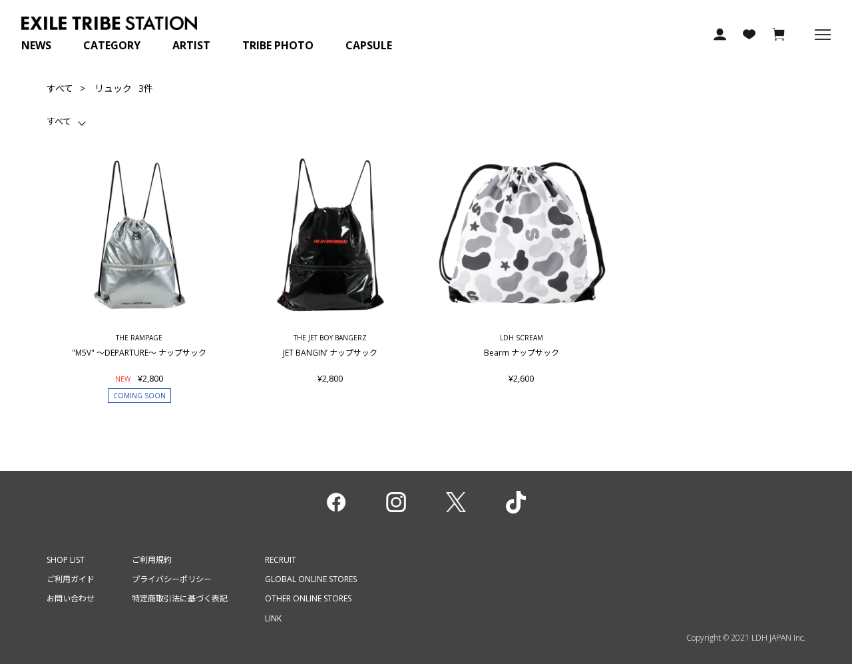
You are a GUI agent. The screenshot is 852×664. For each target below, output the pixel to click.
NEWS (36, 45)
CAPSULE (368, 45)
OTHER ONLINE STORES (308, 598)
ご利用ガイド (71, 579)
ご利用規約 (152, 559)
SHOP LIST (66, 559)
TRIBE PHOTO (278, 45)
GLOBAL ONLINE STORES (311, 579)
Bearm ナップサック (521, 352)
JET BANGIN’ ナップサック (330, 352)
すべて (60, 88)
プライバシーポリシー (172, 579)
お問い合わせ (71, 598)
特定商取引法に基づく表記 (180, 598)
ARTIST (191, 45)
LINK (273, 618)
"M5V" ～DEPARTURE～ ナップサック (139, 352)
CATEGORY (111, 45)
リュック (113, 88)
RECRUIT (280, 559)
